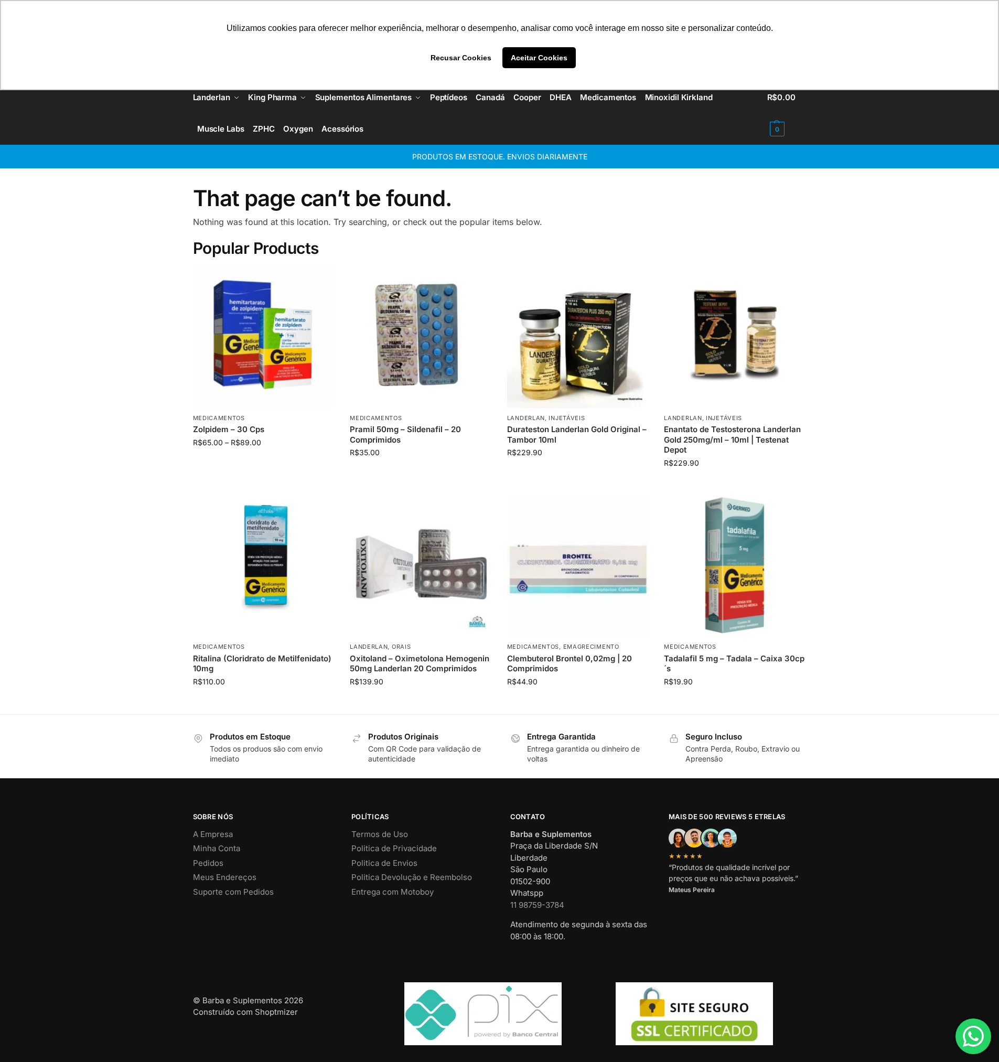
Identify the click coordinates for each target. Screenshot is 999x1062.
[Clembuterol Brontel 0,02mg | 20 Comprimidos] (578, 566)
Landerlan (526, 418)
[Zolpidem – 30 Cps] (264, 337)
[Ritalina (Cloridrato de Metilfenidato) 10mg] (264, 566)
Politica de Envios (384, 863)
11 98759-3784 (537, 905)
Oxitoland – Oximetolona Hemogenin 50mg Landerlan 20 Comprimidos (419, 663)
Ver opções (263, 464)
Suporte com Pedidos (233, 892)
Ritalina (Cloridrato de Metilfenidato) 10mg (262, 663)
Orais (401, 646)
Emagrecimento (591, 646)
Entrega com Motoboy (392, 892)
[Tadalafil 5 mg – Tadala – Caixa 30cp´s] (734, 566)
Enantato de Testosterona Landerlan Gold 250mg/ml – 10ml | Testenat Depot (732, 439)
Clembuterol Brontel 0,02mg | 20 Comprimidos (569, 663)
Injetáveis (567, 418)
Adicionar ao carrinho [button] (420, 474)
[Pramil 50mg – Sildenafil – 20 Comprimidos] (420, 337)
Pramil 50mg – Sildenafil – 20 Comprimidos (405, 434)
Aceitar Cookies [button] (539, 57)
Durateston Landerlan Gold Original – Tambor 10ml (577, 434)
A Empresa (213, 834)
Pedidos (208, 863)
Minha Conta (216, 848)
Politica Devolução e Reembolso (411, 877)
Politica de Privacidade (394, 848)
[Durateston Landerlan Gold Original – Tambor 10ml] (578, 337)
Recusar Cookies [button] (461, 57)
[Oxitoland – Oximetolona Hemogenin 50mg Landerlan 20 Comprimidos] (420, 566)
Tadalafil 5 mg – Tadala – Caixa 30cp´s (734, 663)
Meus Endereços (224, 877)
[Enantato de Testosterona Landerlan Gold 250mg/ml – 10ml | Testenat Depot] (734, 337)
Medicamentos (219, 418)
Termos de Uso (379, 834)
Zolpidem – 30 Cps (228, 429)
